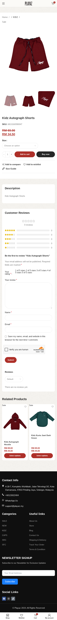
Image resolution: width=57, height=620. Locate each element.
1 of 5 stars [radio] (20, 270)
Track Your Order (36, 545)
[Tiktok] (13, 599)
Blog (31, 530)
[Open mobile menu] (3, 3)
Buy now (45, 154)
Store (31, 526)
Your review (11, 280)
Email (8, 324)
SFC (4, 545)
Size (4, 140)
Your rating (8, 273)
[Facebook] (4, 599)
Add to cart (24, 154)
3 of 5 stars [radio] (42, 270)
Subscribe (10, 581)
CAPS (4, 535)
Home (5, 17)
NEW (4, 526)
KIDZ (15, 17)
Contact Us (34, 535)
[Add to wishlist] (25, 406)
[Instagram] (9, 599)
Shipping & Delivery (37, 540)
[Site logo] (28, 3)
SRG (4, 540)
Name (8, 312)
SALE (4, 521)
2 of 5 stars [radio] (31, 270)
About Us (33, 521)
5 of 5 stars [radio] (27, 272)
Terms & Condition (37, 549)
